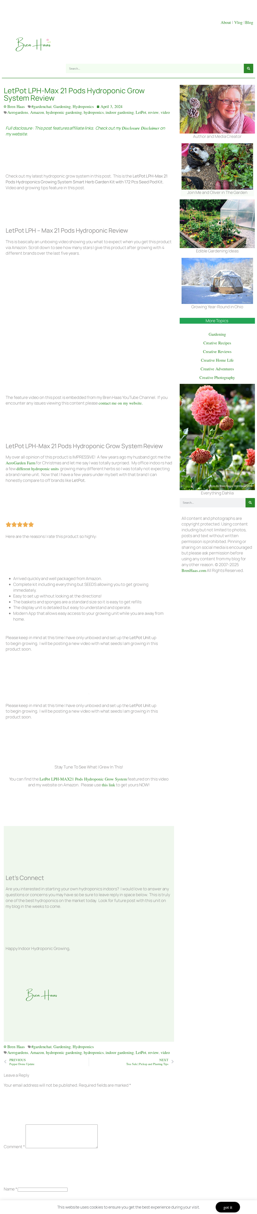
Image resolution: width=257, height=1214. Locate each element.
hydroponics (94, 112)
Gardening (62, 106)
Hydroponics (83, 106)
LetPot (141, 112)
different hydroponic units (38, 468)
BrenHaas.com (194, 570)
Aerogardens (17, 112)
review (153, 112)
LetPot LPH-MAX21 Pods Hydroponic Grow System (83, 779)
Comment (14, 1146)
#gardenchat (41, 106)
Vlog (239, 22)
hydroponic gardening (64, 112)
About (226, 22)
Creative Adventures (217, 368)
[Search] (248, 68)
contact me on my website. (121, 403)
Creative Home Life (217, 360)
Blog (249, 22)
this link (108, 784)
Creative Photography (217, 377)
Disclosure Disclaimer (140, 128)
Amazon (37, 112)
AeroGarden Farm (20, 462)
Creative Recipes (217, 342)
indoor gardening (120, 112)
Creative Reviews (217, 351)
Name (10, 1189)
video (165, 112)
